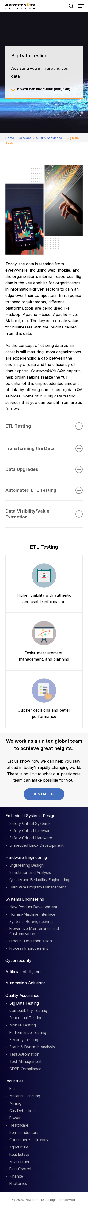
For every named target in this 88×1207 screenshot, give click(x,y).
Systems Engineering (24, 899)
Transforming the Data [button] (30, 448)
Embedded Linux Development (36, 845)
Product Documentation (30, 941)
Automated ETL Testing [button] (30, 490)
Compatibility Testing (28, 1010)
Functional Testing (25, 1017)
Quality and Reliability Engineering (39, 879)
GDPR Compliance (25, 1068)
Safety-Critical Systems (30, 823)
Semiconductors (23, 1132)
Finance (16, 1176)
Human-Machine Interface (32, 914)
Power (15, 1117)
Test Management (25, 1061)
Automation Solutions (25, 982)
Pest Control (20, 1168)
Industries (14, 1080)
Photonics (18, 1183)
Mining (15, 1103)
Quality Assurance (49, 138)
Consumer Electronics (28, 1139)
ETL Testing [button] (18, 426)
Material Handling (24, 1096)
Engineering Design (26, 865)
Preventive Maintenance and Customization (34, 931)
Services (25, 138)
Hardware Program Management (37, 887)
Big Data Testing (24, 1003)
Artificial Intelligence (24, 971)
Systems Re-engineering (31, 921)
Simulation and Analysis (30, 872)
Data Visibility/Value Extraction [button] (27, 514)
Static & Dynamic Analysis (32, 1046)
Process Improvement (28, 948)
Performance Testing (27, 1032)
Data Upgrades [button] (21, 469)
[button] (81, 5)
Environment (20, 1161)
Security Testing (23, 1039)
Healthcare (18, 1125)
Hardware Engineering (26, 857)
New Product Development (33, 907)
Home (9, 138)
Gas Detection (22, 1110)
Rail (12, 1088)
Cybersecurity (18, 960)
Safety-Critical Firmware (30, 830)
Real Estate (19, 1154)
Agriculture (18, 1147)
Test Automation (24, 1054)
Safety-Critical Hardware (30, 838)
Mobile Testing (22, 1025)
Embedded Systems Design (30, 815)
